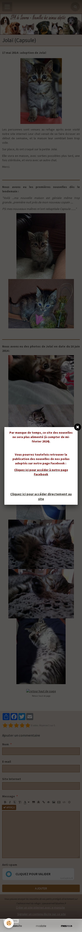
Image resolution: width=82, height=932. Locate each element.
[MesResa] (67, 926)
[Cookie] (9, 923)
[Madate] (41, 926)
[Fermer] (77, 427)
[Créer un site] (15, 926)
